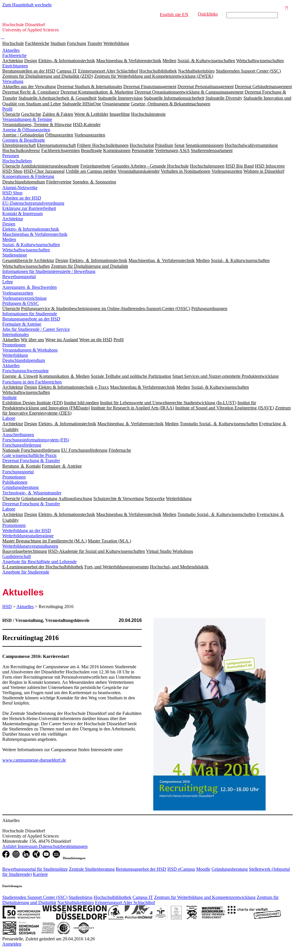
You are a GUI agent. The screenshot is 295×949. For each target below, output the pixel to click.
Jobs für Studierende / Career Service (36, 329)
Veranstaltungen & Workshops (30, 350)
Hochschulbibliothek (112, 897)
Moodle (203, 869)
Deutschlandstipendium (23, 360)
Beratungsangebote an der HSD (31, 318)
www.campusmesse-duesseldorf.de (34, 760)
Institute (9, 397)
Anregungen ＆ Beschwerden (29, 287)
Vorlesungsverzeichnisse (24, 298)
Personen (10, 155)
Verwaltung (12, 81)
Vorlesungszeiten (17, 293)
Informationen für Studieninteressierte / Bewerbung (48, 271)
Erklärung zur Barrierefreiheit (29, 208)
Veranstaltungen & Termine (27, 119)
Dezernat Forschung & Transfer (31, 460)
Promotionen (14, 344)
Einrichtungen (15, 65)
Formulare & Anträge (21, 324)
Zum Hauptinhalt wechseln (27, 4)
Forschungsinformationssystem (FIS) (35, 439)
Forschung (76, 43)
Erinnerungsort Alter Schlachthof (125, 902)
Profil (7, 109)
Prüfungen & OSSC (20, 303)
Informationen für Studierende (29, 313)
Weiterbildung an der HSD (26, 530)
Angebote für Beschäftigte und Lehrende (39, 561)
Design (8, 223)
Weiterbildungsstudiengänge (28, 535)
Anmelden (11, 944)
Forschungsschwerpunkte (25, 370)
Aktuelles (11, 50)
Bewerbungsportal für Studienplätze (35, 869)
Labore (8, 418)
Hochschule (13, 43)
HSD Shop (12, 192)
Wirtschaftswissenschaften (26, 249)
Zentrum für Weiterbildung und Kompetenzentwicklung (205, 897)
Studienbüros (80, 897)
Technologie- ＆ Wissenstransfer (31, 492)
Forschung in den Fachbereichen (32, 381)
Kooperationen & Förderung (28, 176)
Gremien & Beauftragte (23, 140)
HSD (7, 606)
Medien (9, 239)
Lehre (7, 281)
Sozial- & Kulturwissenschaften (31, 244)
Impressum (28, 846)
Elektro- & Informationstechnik (30, 229)
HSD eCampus (181, 869)
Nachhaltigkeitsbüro (75, 902)
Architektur (12, 218)
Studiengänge (14, 255)
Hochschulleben (17, 160)
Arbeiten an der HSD (21, 198)
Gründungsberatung (20, 487)
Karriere (40, 874)
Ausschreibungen (18, 434)
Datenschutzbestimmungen (63, 846)
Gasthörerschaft (16, 556)
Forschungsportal (18, 471)
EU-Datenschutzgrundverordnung (33, 203)
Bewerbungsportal (19, 276)
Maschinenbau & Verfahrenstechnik (34, 234)
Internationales (15, 334)
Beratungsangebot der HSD (141, 869)
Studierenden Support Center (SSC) (34, 897)
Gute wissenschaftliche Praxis (29, 455)
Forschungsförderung (21, 445)
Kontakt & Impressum (22, 213)
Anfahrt (10, 846)
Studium (58, 43)
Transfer (94, 43)
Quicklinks (208, 14)
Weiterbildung (116, 43)
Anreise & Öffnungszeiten (26, 129)
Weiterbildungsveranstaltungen (30, 546)
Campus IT (143, 897)
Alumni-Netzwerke (19, 187)
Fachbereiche (37, 43)
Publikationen (14, 482)
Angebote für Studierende (25, 572)
